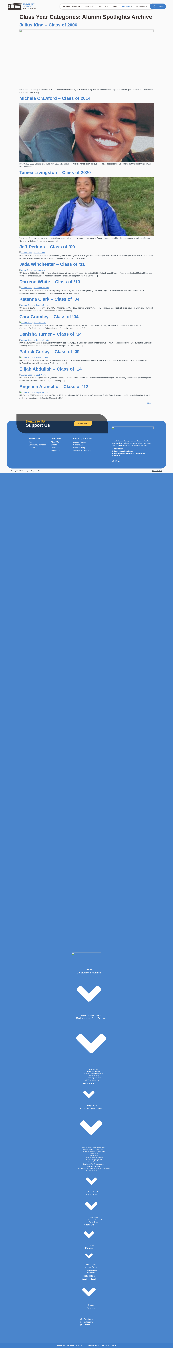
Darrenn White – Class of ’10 (49, 281)
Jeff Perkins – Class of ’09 (47, 246)
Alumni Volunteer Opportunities (94, 1220)
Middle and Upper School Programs (91, 1018)
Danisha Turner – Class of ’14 (50, 334)
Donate (91, 1305)
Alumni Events (93, 1222)
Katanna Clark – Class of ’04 (49, 299)
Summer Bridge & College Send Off (93, 1147)
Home (89, 969)
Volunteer (91, 1308)
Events (89, 1248)
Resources (89, 1276)
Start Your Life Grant (93, 1166)
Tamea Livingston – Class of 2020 (55, 172)
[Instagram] (116, 461)
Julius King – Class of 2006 (48, 24)
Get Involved (89, 1279)
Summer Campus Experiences (93, 1073)
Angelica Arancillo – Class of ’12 (53, 386)
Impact (91, 1245)
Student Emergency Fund (93, 1160)
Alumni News (91, 1171)
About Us (89, 1224)
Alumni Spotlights (93, 1192)
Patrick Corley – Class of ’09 (49, 351)
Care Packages (94, 1153)
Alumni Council (94, 1218)
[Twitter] (118, 461)
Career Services (93, 1162)
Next (150, 403)
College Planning (93, 1076)
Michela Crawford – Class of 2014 (55, 98)
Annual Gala (91, 1264)
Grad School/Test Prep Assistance (93, 1164)
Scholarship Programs (93, 1078)
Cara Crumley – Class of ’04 (48, 316)
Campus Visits (93, 1155)
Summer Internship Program (94, 1158)
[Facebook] (113, 461)
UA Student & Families (89, 972)
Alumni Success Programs (91, 1108)
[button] (73, 6)
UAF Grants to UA (91, 1080)
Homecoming (91, 1270)
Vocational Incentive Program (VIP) (93, 1151)
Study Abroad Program (93, 1071)
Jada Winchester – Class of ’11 (52, 264)
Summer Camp (93, 1069)
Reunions (91, 1273)
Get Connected (91, 1194)
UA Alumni (89, 1083)
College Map (91, 1106)
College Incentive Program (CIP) (93, 1149)
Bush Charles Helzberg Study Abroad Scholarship (94, 1168)
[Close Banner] (171, 1345)
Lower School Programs (91, 1015)
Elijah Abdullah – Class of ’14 (50, 368)
